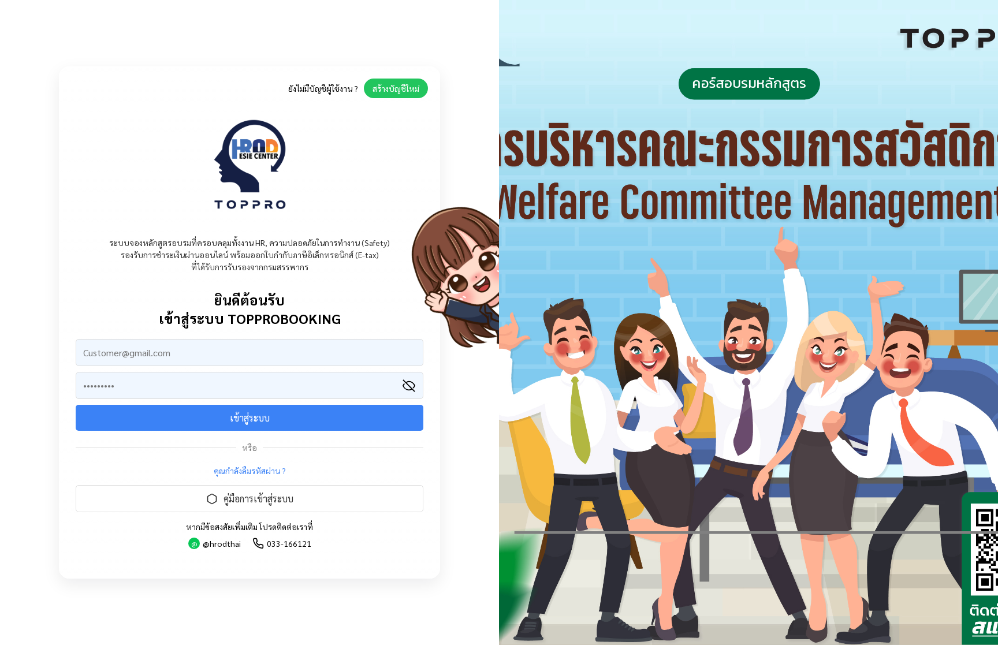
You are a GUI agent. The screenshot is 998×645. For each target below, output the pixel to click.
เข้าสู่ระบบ (250, 418)
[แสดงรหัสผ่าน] (409, 385)
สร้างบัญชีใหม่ (396, 88)
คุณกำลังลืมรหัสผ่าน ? (250, 470)
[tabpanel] (748, 322)
